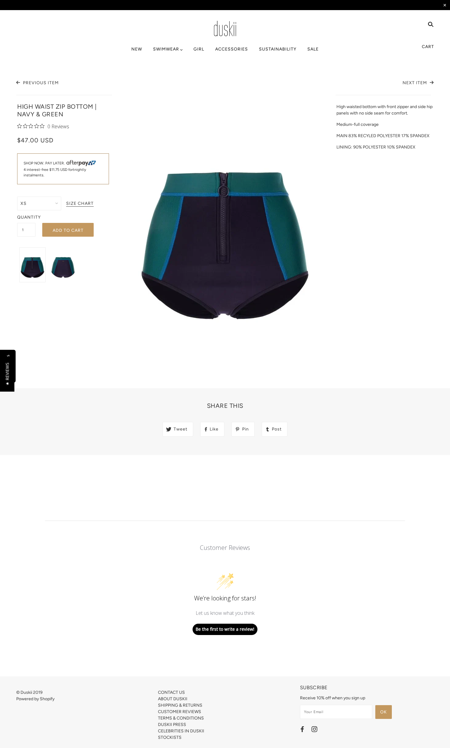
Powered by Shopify (35, 698)
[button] (7, 374)
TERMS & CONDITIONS (181, 718)
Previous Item (40, 82)
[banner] (225, 28)
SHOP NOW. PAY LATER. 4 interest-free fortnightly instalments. (55, 169)
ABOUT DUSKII (172, 698)
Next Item (415, 82)
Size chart (80, 203)
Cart (428, 46)
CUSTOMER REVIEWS (179, 711)
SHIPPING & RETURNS (180, 705)
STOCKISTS (170, 737)
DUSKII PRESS (172, 724)
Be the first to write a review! (225, 629)
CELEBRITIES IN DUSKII (181, 731)
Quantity (26, 217)
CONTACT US (171, 692)
